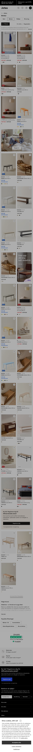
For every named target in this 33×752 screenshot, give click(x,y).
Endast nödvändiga (16, 746)
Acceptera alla (16, 742)
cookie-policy (24, 738)
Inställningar (16, 749)
